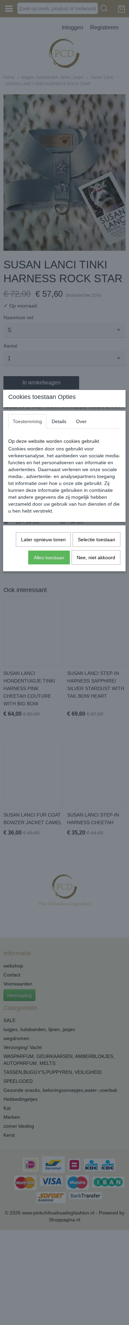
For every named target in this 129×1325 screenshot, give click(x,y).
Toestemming (27, 421)
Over (81, 421)
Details (59, 421)
